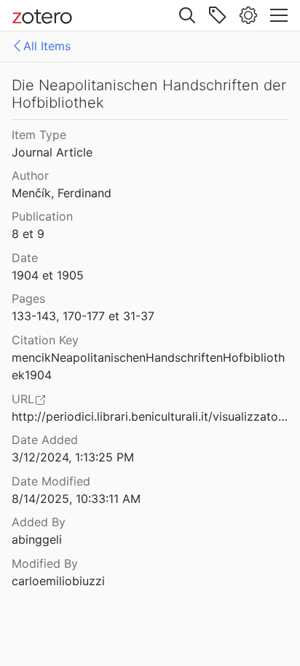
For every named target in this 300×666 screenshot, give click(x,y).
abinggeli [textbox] (37, 539)
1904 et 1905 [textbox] (48, 275)
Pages (28, 298)
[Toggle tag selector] (217, 15)
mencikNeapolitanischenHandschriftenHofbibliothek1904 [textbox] (148, 366)
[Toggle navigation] (279, 15)
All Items (47, 46)
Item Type (39, 134)
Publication (42, 216)
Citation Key (45, 340)
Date (25, 257)
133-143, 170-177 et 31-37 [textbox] (83, 316)
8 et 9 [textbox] (28, 233)
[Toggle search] (187, 15)
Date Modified (51, 481)
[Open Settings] (248, 15)
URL (23, 399)
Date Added (45, 439)
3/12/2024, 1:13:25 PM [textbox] (73, 457)
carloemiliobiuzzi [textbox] (58, 581)
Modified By (45, 563)
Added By (39, 522)
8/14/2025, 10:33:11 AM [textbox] (76, 498)
